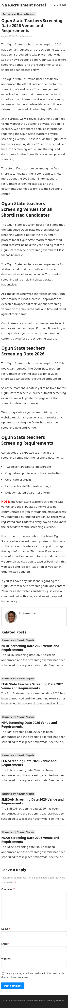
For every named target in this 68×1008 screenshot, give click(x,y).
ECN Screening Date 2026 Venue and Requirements (29, 763)
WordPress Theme (43, 1000)
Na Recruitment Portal (23, 5)
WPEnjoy (60, 1000)
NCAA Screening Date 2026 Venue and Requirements (30, 840)
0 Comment (26, 36)
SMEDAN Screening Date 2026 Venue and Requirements (32, 801)
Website (6, 958)
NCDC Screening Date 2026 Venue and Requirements (30, 648)
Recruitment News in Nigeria (18, 14)
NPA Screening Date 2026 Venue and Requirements (29, 724)
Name (5, 928)
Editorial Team (28, 613)
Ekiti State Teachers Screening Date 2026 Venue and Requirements (32, 686)
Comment (8, 889)
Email (5, 943)
